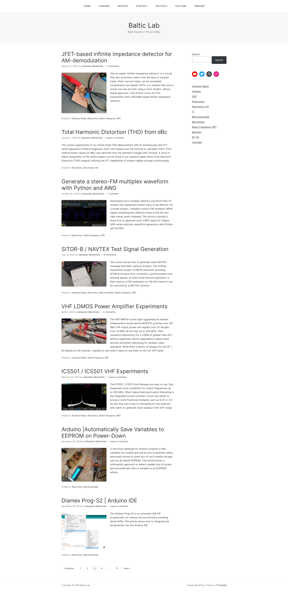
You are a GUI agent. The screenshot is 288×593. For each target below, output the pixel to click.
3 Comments (109, 312)
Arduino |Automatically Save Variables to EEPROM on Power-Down (113, 432)
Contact (141, 5)
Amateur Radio (79, 118)
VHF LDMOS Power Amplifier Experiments (115, 306)
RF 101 (195, 137)
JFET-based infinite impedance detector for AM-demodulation (117, 57)
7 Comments (113, 66)
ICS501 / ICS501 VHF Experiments (105, 371)
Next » (127, 568)
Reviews (196, 132)
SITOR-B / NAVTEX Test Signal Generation (115, 249)
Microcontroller (106, 292)
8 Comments (110, 254)
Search (196, 54)
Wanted (123, 5)
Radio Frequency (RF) (110, 118)
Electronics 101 (91, 167)
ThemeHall (221, 585)
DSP (194, 96)
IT (193, 111)
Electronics (92, 118)
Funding (104, 5)
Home (87, 5)
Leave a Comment (115, 137)
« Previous (69, 568)
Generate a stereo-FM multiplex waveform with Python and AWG (115, 184)
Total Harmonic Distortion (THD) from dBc (114, 132)
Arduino (196, 91)
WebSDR (199, 5)
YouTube (180, 5)
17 (117, 568)
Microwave (198, 121)
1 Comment (113, 193)
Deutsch (161, 5)
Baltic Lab (144, 25)
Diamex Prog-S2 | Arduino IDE (99, 500)
